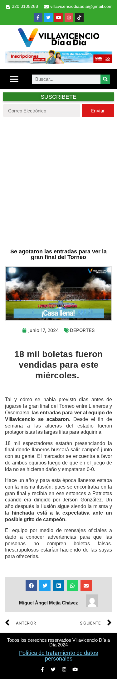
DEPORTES (82, 330)
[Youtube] (58, 17)
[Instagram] (69, 17)
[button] (14, 79)
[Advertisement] (58, 182)
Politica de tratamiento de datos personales (58, 656)
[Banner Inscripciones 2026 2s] (58, 62)
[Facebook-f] (38, 17)
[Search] (105, 79)
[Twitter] (48, 17)
